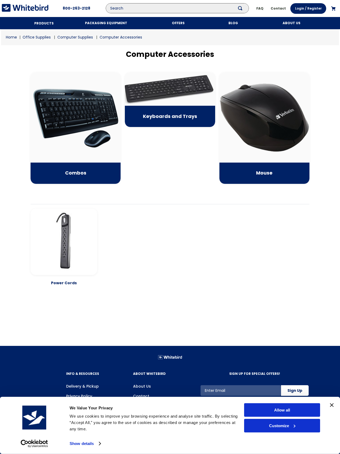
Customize (279, 425)
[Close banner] (332, 405)
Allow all (282, 410)
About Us (142, 386)
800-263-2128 (76, 8)
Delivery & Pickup (82, 386)
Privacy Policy (79, 396)
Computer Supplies (75, 37)
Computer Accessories (121, 37)
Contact (141, 396)
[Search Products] (241, 8)
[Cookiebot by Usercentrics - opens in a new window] (34, 444)
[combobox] (181, 8)
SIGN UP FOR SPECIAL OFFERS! (254, 373)
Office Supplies (37, 37)
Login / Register (308, 8)
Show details (82, 443)
